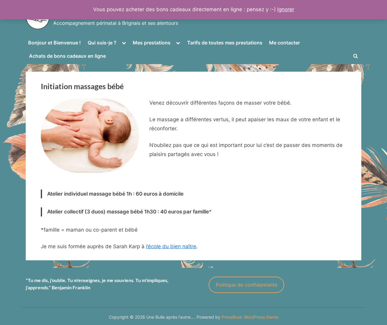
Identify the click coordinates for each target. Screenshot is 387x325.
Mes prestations (152, 43)
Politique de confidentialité (246, 285)
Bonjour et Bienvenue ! (54, 43)
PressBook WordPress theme (250, 317)
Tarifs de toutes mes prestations (224, 43)
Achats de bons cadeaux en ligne (67, 56)
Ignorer (285, 9)
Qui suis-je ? (102, 43)
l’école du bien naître (171, 246)
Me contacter (284, 43)
